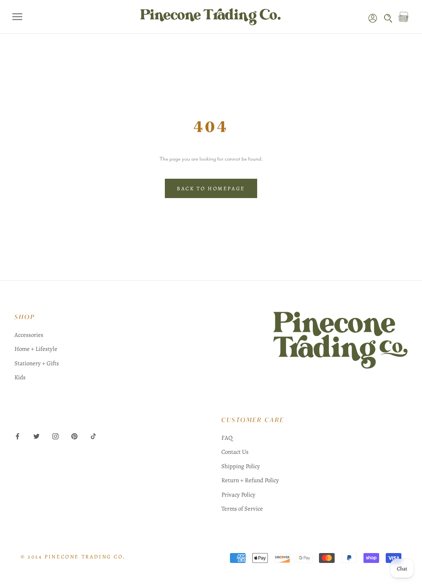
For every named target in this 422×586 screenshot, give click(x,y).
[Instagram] (55, 436)
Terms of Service (242, 508)
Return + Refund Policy (250, 480)
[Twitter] (36, 436)
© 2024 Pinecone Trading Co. (73, 556)
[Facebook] (17, 436)
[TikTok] (93, 436)
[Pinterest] (74, 436)
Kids (20, 377)
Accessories (28, 335)
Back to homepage (211, 188)
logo (340, 353)
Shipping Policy (240, 466)
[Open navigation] (17, 16)
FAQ (226, 438)
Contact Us (235, 452)
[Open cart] (403, 17)
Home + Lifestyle (35, 349)
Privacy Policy (238, 494)
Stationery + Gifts (36, 363)
